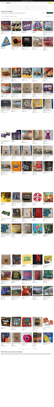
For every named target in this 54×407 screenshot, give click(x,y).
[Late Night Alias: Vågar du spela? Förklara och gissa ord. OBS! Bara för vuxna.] (48, 88)
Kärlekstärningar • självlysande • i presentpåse (48, 141)
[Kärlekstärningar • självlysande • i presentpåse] (48, 135)
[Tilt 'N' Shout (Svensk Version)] (48, 337)
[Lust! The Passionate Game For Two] (27, 275)
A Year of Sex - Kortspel (25, 296)
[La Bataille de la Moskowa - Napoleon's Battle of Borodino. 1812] (48, 291)
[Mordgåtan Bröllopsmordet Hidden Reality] (16, 337)
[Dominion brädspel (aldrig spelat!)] (27, 104)
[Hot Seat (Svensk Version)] (48, 166)
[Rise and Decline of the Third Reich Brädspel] (48, 73)
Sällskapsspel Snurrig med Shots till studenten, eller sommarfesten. (6, 234)
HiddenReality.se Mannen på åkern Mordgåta (6, 266)
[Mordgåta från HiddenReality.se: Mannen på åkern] (27, 88)
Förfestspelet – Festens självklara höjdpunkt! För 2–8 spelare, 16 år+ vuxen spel (6, 110)
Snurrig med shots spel (46, 218)
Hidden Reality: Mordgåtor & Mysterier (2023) (37, 157)
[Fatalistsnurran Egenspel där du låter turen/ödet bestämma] (6, 135)
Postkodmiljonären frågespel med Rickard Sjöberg (5, 297)
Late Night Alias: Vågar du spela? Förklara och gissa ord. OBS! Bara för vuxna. (47, 94)
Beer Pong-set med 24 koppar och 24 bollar (6, 343)
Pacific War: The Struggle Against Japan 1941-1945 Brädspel (5, 94)
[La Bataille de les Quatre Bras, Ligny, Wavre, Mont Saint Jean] (16, 291)
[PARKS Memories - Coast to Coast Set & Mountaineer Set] (6, 275)
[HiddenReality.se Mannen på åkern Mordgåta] (6, 260)
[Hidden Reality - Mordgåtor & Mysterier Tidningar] (6, 166)
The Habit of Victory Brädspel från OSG (37, 79)
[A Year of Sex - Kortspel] (27, 291)
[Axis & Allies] (27, 135)
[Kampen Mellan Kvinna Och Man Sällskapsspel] (38, 104)
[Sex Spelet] (38, 275)
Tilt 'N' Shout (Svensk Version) (47, 343)
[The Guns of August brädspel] (27, 73)
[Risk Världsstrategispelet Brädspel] (6, 213)
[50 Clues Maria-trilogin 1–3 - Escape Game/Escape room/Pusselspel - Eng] (16, 88)
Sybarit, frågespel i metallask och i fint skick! (37, 141)
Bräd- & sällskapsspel (5, 16)
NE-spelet (34, 218)
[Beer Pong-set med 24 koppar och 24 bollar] (6, 337)
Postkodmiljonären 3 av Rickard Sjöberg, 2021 (15, 203)
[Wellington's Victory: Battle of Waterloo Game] (16, 73)
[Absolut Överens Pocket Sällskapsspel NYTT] (38, 322)
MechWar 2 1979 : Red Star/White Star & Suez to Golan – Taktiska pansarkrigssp (48, 32)
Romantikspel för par (25, 343)
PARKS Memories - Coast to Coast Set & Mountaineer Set (6, 281)
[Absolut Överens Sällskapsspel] (6, 26)
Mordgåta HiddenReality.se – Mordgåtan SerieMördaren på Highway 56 (47, 110)
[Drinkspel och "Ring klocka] (16, 42)
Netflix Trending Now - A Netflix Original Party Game (37, 266)
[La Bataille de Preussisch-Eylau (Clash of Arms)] (38, 291)
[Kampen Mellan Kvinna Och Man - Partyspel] (16, 228)
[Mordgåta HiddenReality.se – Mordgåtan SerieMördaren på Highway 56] (48, 104)
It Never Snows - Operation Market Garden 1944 (48, 48)
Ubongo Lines (3, 327)
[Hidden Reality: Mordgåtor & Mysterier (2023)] (38, 151)
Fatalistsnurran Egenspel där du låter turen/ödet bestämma (5, 141)
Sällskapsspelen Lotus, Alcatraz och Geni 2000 (37, 343)
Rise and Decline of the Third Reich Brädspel (47, 79)
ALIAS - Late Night (24, 31)
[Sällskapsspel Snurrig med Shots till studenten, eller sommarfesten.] (6, 228)
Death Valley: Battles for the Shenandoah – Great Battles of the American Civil (6, 79)
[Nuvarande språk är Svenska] (30, 3)
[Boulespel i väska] (27, 166)
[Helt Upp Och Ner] (38, 228)
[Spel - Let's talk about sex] (48, 322)
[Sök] (25, 3)
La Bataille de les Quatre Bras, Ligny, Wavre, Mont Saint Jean (15, 297)
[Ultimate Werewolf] (16, 260)
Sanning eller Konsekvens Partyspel (25, 203)
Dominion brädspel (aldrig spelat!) (27, 109)
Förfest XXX (13, 140)
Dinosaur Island (35, 31)
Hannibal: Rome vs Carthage (15, 109)
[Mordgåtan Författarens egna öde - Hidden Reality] (16, 151)
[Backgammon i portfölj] (48, 275)
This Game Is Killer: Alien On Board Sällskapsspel (16, 219)
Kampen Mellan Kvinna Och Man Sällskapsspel (37, 110)
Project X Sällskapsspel (25, 234)
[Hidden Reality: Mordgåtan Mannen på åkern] (6, 151)
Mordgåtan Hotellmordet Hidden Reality (26, 157)
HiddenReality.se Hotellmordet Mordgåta (37, 94)
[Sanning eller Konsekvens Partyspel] (27, 197)
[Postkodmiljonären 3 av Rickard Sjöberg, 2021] (16, 197)
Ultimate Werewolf (14, 265)
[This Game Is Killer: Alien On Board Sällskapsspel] (16, 213)
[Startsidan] (8, 3)
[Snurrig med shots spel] (48, 213)
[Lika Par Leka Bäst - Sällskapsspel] (27, 322)
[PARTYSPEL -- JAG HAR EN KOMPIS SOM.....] (16, 275)
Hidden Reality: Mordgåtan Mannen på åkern (5, 157)
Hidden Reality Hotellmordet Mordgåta (26, 219)
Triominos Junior (3, 47)
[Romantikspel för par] (27, 337)
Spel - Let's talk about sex (47, 327)
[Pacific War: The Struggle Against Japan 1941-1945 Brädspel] (6, 88)
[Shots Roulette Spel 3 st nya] (16, 322)
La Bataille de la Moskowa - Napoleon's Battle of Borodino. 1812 (47, 297)
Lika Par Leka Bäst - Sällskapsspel (26, 327)
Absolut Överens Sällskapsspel (5, 31)
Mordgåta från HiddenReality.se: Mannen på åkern (26, 94)
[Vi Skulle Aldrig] (27, 260)
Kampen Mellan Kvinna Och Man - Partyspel (16, 234)
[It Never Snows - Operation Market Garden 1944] (48, 42)
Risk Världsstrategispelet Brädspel (6, 218)
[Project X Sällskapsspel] (27, 228)
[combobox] (18, 3)
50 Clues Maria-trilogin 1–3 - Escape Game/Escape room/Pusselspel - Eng (15, 94)
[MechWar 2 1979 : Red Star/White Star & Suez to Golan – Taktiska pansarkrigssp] (48, 26)
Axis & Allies (23, 140)
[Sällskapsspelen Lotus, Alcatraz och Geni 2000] (38, 337)
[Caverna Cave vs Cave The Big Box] (16, 26)
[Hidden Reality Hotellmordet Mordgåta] (27, 213)
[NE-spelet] (38, 213)
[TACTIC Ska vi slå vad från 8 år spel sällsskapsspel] (48, 260)
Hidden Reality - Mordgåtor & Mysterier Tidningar (5, 172)
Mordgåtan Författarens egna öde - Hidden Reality (16, 157)
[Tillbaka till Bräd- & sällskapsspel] (1, 16)
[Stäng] (53, 0)
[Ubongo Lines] (6, 322)
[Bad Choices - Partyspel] (27, 42)
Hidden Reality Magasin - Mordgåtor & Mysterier (46, 157)
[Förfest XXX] (16, 135)
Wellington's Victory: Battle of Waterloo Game (15, 79)
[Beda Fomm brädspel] (38, 42)
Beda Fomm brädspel (35, 47)
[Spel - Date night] (38, 197)
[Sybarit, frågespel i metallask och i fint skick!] (38, 135)
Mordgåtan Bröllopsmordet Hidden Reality (16, 343)
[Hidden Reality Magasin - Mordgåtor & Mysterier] (48, 151)
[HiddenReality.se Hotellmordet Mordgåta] (38, 88)
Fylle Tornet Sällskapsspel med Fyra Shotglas (37, 172)
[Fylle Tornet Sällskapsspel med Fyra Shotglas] (38, 166)
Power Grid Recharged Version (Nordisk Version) (47, 234)
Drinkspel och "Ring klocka (15, 47)
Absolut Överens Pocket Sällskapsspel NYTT (36, 328)
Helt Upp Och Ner (35, 234)
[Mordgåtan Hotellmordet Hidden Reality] (27, 151)
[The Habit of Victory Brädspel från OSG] (38, 73)
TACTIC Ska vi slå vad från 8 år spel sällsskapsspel (47, 266)
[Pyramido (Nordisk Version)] (48, 197)
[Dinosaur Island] (38, 26)
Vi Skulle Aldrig (24, 265)
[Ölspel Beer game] (6, 197)
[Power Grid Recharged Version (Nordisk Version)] (48, 228)
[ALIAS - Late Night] (27, 26)
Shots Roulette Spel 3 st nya (15, 327)
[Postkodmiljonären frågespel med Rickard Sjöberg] (6, 291)
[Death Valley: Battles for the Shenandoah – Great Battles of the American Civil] (6, 73)
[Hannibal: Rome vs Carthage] (16, 104)
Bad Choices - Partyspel (25, 47)
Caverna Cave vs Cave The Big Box (15, 32)
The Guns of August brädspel (26, 78)
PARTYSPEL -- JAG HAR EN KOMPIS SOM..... (15, 281)
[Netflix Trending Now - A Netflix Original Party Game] (38, 260)
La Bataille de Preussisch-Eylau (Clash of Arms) (37, 297)
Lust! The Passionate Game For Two (26, 281)
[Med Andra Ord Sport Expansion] (16, 166)
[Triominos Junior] (6, 42)
